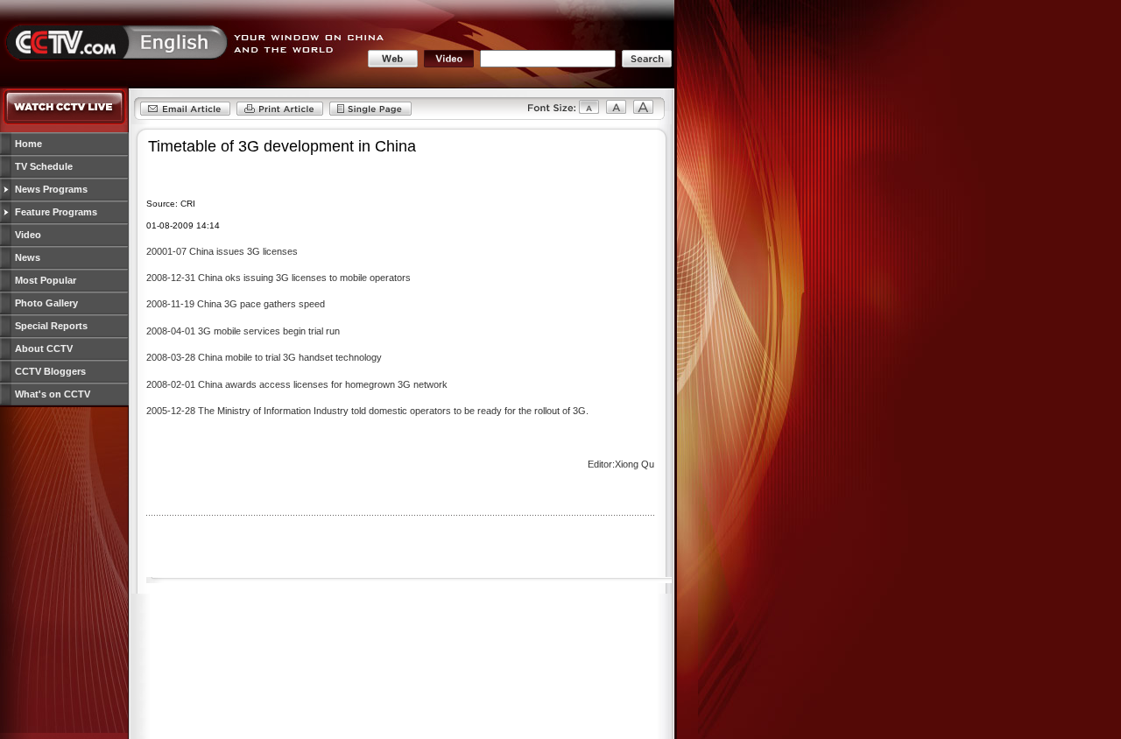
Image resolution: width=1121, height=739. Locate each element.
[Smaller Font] (555, 113)
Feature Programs (56, 212)
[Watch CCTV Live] (65, 121)
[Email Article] (185, 113)
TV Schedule (44, 166)
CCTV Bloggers (50, 371)
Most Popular (45, 280)
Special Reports (51, 325)
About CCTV (44, 348)
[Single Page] (370, 113)
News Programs (51, 189)
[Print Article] (280, 113)
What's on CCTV (52, 394)
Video (28, 234)
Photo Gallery (46, 303)
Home (28, 143)
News (27, 257)
